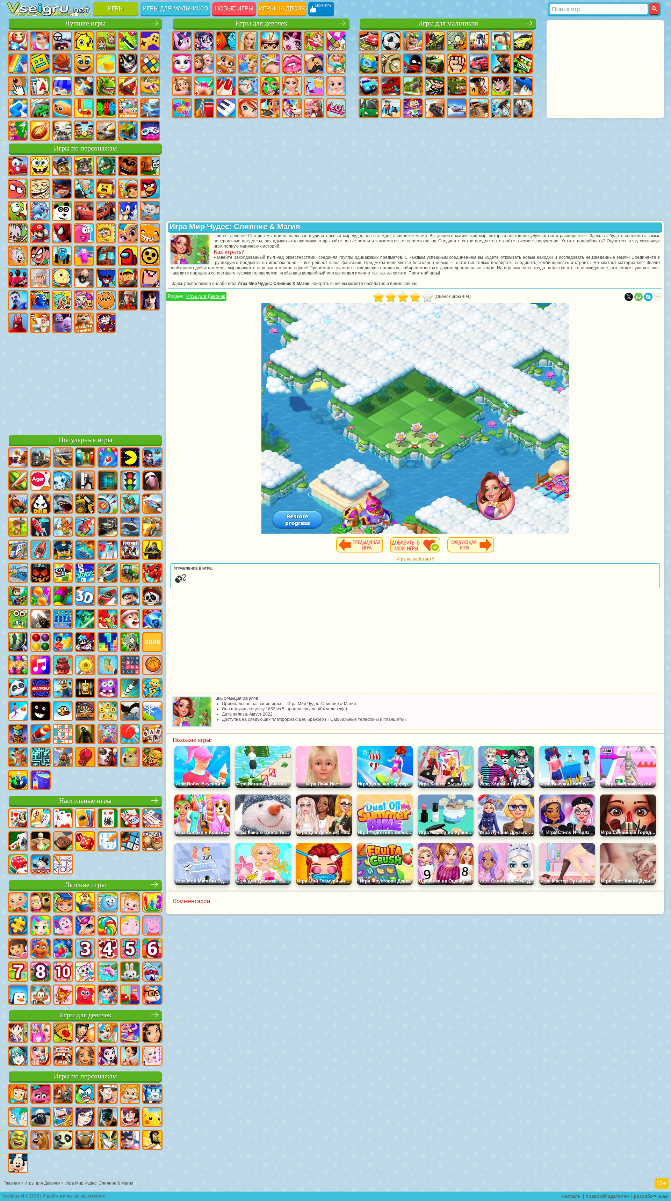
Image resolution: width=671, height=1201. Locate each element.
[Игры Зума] (63, 596)
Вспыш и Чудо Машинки (106, 211)
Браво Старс (150, 256)
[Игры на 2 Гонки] (152, 504)
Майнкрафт (501, 41)
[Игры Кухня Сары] (18, 1033)
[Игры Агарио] (40, 481)
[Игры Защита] (130, 504)
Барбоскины (150, 211)
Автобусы (369, 108)
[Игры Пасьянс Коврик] (18, 842)
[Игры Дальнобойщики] (40, 458)
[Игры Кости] (18, 865)
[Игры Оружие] (40, 619)
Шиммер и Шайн (128, 233)
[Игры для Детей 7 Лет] (18, 972)
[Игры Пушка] (40, 735)
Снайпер (501, 63)
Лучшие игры (85, 23)
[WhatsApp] (638, 297)
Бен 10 (501, 86)
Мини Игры (150, 86)
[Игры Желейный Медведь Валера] (85, 995)
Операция (248, 86)
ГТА (479, 86)
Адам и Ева (106, 233)
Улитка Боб (150, 166)
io (106, 63)
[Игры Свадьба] (40, 1056)
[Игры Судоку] (107, 842)
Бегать (413, 108)
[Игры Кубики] (63, 573)
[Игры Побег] (85, 481)
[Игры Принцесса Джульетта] (40, 926)
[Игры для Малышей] (18, 903)
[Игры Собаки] (107, 1033)
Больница (204, 86)
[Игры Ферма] (107, 619)
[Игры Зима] (152, 712)
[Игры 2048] (152, 642)
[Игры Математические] (152, 903)
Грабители (435, 86)
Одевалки (248, 63)
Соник (128, 211)
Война (106, 130)
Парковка (369, 41)
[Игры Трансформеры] (107, 1140)
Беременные (336, 63)
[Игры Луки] (107, 504)
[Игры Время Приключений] (63, 1117)
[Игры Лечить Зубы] (63, 1056)
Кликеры (18, 86)
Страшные (128, 63)
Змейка (62, 108)
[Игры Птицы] (130, 712)
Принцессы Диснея (292, 86)
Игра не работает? (415, 559)
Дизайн (182, 108)
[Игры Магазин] (40, 1033)
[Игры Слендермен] (152, 481)
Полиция (369, 86)
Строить (128, 130)
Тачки (84, 211)
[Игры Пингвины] (18, 995)
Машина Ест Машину (457, 86)
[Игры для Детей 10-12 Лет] (63, 972)
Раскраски (336, 41)
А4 (40, 278)
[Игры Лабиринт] (40, 758)
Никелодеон (128, 108)
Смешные (84, 63)
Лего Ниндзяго (106, 166)
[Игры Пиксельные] (18, 596)
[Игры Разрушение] (85, 665)
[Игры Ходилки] (18, 712)
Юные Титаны (40, 256)
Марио (40, 233)
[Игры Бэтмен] (107, 1117)
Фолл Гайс (84, 256)
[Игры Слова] (107, 712)
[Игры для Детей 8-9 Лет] (40, 972)
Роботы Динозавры (391, 86)
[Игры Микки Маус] (18, 1163)
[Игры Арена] (63, 527)
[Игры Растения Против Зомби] (130, 642)
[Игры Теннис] (130, 735)
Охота (523, 108)
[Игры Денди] (85, 689)
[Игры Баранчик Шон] (40, 1117)
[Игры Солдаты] (130, 596)
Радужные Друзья (40, 300)
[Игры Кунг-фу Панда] (63, 1140)
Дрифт (523, 86)
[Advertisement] (85, 383)
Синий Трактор (62, 256)
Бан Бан (18, 323)
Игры (116, 9)
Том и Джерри (18, 256)
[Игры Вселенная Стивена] (130, 1117)
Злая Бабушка (84, 188)
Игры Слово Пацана (128, 300)
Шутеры (391, 108)
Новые (18, 41)
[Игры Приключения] (18, 527)
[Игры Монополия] (40, 865)
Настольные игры (85, 800)
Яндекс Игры (150, 41)
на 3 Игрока (106, 108)
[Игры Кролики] (152, 972)
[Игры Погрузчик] (85, 504)
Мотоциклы (391, 63)
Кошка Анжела (182, 63)
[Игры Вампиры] (107, 758)
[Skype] (648, 297)
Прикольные (128, 86)
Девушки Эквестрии (204, 41)
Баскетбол (40, 130)
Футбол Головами (84, 130)
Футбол (391, 41)
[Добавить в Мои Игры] (415, 544)
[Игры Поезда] (18, 550)
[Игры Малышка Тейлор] (107, 995)
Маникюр (226, 86)
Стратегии (413, 41)
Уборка (204, 108)
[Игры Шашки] (63, 842)
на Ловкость (128, 41)
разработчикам (651, 1196)
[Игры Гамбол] (85, 1094)
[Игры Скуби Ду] (40, 1140)
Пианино (226, 108)
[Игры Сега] (63, 619)
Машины (523, 41)
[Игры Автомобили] (63, 458)
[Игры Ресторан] (85, 1033)
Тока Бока (62, 300)
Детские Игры (84, 41)
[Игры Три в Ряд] (152, 619)
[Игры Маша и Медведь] (40, 903)
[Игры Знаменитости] (152, 1056)
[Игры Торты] (63, 665)
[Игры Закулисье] (85, 735)
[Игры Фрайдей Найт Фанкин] (85, 642)
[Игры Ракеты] (130, 689)
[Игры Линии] (40, 642)
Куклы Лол (336, 108)
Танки (435, 41)
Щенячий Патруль (62, 166)
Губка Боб (40, 166)
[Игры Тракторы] (130, 573)
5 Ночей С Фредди (128, 166)
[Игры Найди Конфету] (107, 926)
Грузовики (435, 63)
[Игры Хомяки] (152, 995)
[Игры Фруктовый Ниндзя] (18, 481)
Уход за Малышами (336, 86)
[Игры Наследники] (85, 1117)
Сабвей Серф (128, 188)
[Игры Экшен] (18, 458)
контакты (571, 1196)
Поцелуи (292, 63)
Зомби (457, 41)
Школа (18, 130)
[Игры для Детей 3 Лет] (85, 949)
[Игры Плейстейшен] (18, 758)
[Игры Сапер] (130, 842)
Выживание (413, 86)
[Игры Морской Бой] (85, 550)
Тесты (270, 41)
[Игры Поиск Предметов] (18, 642)
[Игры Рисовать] (85, 972)
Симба (106, 300)
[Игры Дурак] (18, 819)
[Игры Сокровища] (18, 665)
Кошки (226, 63)
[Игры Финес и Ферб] (18, 1117)
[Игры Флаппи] (63, 712)
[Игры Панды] (18, 689)
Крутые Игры (150, 108)
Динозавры (106, 86)
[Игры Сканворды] (63, 735)
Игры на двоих (282, 9)
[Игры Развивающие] (63, 903)
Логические (150, 63)
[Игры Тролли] (40, 1094)
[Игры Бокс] (85, 758)
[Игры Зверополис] (63, 1094)
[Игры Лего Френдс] (152, 1033)
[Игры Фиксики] (18, 1094)
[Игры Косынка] (85, 819)
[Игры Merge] (18, 781)
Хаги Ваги (106, 278)
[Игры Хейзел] (130, 903)
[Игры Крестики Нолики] (63, 865)
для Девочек (40, 41)
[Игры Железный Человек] (85, 1140)
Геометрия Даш (40, 63)
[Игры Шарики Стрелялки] (107, 458)
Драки (457, 63)
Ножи (84, 86)
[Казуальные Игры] (107, 735)
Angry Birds (150, 188)
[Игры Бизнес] (107, 665)
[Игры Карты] (63, 819)
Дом (314, 108)
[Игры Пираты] (152, 596)
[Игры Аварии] (18, 573)
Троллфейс (40, 188)
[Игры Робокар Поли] (152, 1094)
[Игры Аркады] (130, 458)
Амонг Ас (128, 256)
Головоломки (84, 108)
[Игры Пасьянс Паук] (107, 819)
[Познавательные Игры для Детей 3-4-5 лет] (85, 903)
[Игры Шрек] (18, 1140)
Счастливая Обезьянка (150, 233)
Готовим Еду (270, 108)
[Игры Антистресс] (152, 689)
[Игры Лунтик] (63, 926)
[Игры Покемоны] (152, 1117)
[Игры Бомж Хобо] (152, 1140)
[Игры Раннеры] (63, 689)
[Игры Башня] (18, 735)
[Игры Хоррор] (40, 712)
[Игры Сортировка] (40, 781)
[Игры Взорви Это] (63, 481)
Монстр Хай (292, 41)
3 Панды (62, 211)
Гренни (84, 278)
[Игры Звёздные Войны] (85, 619)
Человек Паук (62, 233)
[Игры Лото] (152, 842)
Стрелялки (435, 108)
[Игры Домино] (152, 819)
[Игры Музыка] (40, 665)
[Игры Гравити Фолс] (107, 1094)
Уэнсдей (150, 300)
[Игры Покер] (130, 819)
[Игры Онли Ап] (63, 758)
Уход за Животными (292, 108)
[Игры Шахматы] (40, 842)
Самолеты (457, 108)
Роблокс (128, 278)
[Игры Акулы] (63, 504)
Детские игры (85, 884)
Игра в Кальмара (18, 278)
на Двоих (106, 41)
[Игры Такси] (152, 527)
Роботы (523, 63)
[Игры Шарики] (40, 596)
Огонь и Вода (226, 41)
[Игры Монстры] (107, 689)
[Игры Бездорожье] (107, 527)
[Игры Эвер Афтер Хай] (107, 1056)
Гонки (479, 63)
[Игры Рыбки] (40, 949)
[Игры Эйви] (85, 1056)
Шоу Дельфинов (40, 211)
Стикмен (413, 63)
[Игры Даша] (18, 949)
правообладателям (608, 1196)
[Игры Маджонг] (40, 819)
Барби (248, 41)
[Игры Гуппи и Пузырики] (130, 1094)
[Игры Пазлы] (18, 926)
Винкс (248, 108)
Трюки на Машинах (40, 108)
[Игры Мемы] (130, 758)
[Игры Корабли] (130, 527)
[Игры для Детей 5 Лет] (130, 949)
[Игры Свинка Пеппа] (152, 926)
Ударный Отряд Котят (18, 233)
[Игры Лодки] (40, 550)
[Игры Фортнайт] (130, 550)
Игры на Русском (62, 86)
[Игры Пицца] (63, 1033)
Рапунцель (182, 86)
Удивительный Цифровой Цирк (106, 323)
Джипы (479, 108)
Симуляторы (62, 41)
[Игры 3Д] (85, 596)
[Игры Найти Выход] (107, 481)
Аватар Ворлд (84, 300)
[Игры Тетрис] (107, 642)
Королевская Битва (479, 41)
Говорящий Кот (84, 166)
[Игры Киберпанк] (152, 550)
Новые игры (234, 9)
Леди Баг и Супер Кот (62, 188)
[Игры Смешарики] (107, 903)
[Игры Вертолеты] (85, 527)
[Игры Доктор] (107, 550)
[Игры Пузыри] (63, 949)
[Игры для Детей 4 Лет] (107, 949)
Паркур (501, 108)
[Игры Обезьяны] (40, 995)
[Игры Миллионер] (40, 689)
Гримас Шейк (62, 323)
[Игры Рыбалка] (107, 573)
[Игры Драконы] (152, 573)
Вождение (62, 130)
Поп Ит (18, 63)
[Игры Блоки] (63, 642)
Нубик (150, 278)
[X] (629, 297)
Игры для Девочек (205, 296)
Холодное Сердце (204, 63)
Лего (106, 188)
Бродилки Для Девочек (314, 41)
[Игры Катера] (107, 596)
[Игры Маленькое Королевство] (130, 926)
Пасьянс (40, 86)
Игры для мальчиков (175, 9)
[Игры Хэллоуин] (40, 573)
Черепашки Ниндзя (369, 63)
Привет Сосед (18, 300)
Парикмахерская (270, 63)
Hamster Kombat (84, 323)
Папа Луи (314, 63)
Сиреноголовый (106, 256)
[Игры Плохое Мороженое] (40, 504)
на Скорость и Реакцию (18, 108)
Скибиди (40, 323)
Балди (62, 278)
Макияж (270, 86)
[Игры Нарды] (85, 842)
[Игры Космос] (40, 527)
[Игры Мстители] (130, 1140)
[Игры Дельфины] (107, 972)
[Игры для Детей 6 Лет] (152, 949)
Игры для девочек (261, 23)
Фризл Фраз (84, 233)
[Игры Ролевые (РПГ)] (152, 458)
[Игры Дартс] (85, 712)
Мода (314, 86)
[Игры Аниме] (18, 1056)
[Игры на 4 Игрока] (85, 458)
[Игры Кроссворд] (85, 573)
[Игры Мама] (130, 1056)
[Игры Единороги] (85, 926)
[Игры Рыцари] (152, 758)
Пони (182, 41)
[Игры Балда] (152, 735)
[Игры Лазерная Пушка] (18, 619)
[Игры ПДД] (130, 481)
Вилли (18, 166)
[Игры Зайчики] (130, 972)
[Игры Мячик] (152, 665)
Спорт (62, 63)
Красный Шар (18, 188)
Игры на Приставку (150, 130)
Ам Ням (18, 211)
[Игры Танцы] (130, 1033)
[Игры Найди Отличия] (130, 995)
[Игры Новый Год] (130, 619)
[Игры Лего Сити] (63, 550)
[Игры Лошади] (18, 504)
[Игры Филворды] (130, 665)
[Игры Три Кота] (63, 995)
